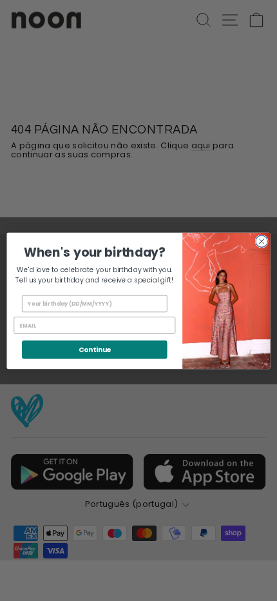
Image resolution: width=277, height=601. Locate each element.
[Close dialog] (261, 241)
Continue (95, 349)
